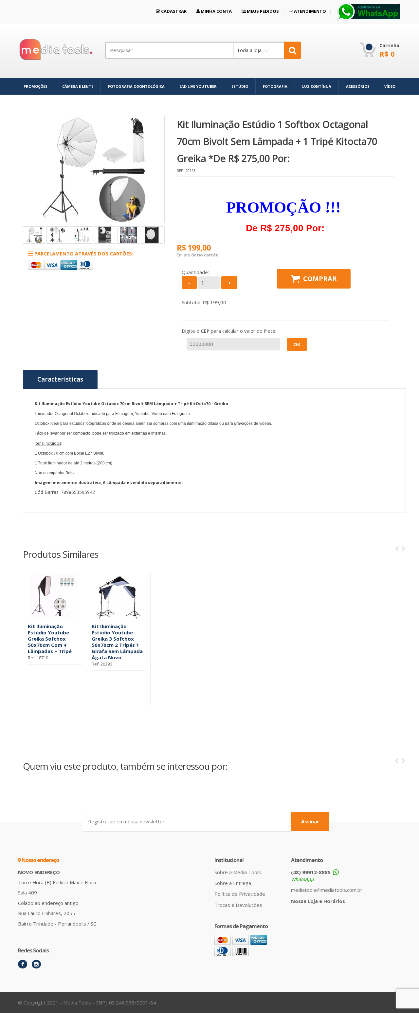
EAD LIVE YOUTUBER (198, 86)
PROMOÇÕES (35, 86)
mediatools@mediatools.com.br (326, 890)
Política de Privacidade (239, 894)
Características (60, 379)
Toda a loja (249, 50)
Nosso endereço (40, 860)
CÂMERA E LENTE (77, 86)
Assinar (310, 821)
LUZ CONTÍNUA (316, 86)
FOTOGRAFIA (275, 86)
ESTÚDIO (239, 86)
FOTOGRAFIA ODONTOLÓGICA (136, 86)
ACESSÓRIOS (358, 86)
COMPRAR (320, 278)
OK (297, 344)
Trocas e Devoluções (238, 905)
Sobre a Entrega (232, 883)
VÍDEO (389, 86)
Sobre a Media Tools (237, 872)
